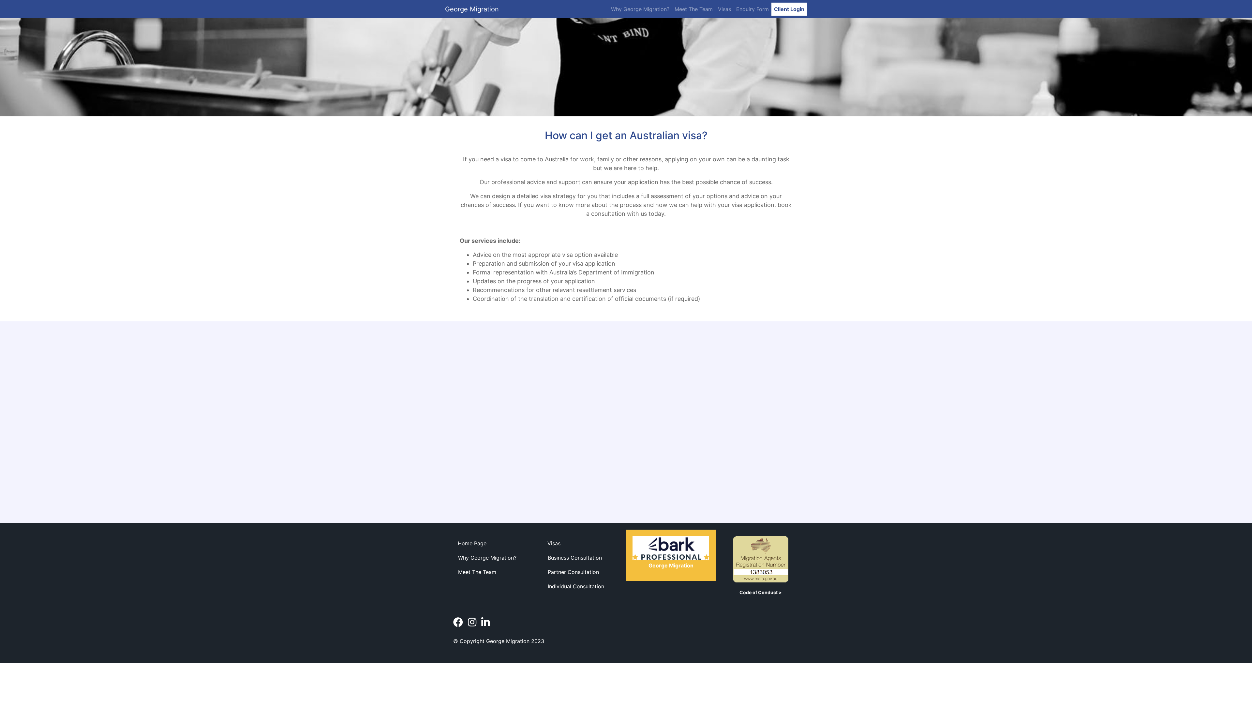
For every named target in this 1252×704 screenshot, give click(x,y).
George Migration (472, 9)
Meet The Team (694, 9)
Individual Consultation (576, 586)
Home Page (472, 543)
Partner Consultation (573, 572)
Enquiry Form (752, 9)
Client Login (789, 9)
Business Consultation (575, 557)
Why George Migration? (640, 9)
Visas (724, 9)
